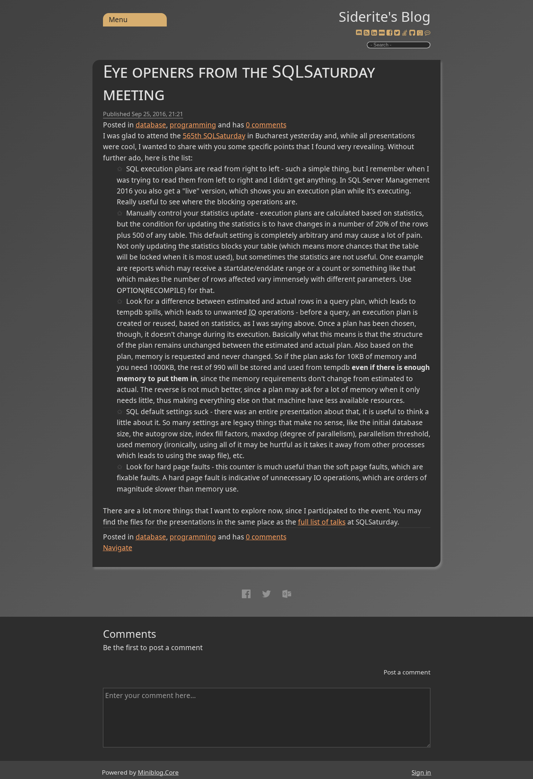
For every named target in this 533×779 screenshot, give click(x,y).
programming (193, 125)
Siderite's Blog (384, 16)
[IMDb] (382, 33)
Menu (118, 19)
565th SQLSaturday (214, 135)
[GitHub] (412, 33)
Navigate (117, 547)
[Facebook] (389, 33)
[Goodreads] (420, 33)
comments (266, 125)
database (151, 125)
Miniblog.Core (158, 772)
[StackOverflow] (405, 33)
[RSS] (366, 33)
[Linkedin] (374, 33)
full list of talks (322, 522)
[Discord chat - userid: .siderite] (359, 33)
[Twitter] (397, 33)
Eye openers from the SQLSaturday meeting (239, 82)
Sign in (421, 772)
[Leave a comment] (427, 33)
